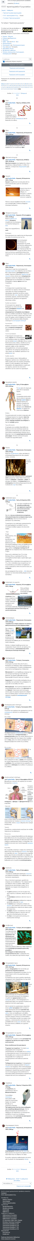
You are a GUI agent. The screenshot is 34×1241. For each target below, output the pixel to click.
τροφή (15, 341)
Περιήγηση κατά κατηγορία (17, 68)
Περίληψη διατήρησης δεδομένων (10, 1237)
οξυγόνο (7, 276)
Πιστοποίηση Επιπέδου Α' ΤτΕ (11, 1223)
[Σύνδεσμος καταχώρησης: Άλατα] (30, 491)
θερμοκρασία (22, 166)
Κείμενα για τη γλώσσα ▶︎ (24, 1186)
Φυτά (13, 41)
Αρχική (4, 10)
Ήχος (4, 47)
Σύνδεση (16, 3)
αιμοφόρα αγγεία (10, 271)
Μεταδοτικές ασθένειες (9, 50)
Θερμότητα (13, 38)
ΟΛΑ (17, 95)
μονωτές (28, 201)
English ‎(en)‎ (6, 1234)
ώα (17, 41)
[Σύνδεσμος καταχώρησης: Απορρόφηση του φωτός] (30, 1078)
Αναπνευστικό (12, 52)
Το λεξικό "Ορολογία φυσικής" (11, 18)
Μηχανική (5, 40)
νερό (16, 295)
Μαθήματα (10, 10)
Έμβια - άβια (6, 41)
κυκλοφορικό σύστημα (19, 320)
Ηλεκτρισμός (7, 45)
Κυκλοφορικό (20, 52)
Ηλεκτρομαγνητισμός (19, 45)
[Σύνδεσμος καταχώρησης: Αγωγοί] (30, 208)
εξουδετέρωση (15, 453)
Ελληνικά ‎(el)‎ (5, 1230)
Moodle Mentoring (8, 1206)
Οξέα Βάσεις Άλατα (8, 48)
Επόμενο (24, 93)
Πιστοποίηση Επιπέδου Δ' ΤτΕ (11, 1229)
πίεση (25, 1151)
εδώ (25, 571)
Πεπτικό (5, 52)
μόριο (19, 1021)
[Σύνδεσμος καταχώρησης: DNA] (30, 123)
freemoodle (6, 1210)
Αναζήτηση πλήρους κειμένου (13, 61)
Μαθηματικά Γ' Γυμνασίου (10, 1218)
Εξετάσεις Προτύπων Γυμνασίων (12, 1222)
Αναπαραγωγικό (7, 53)
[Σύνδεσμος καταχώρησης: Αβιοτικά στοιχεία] (30, 171)
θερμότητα (25, 274)
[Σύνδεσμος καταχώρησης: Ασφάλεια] (30, 1121)
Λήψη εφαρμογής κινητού (8, 1239)
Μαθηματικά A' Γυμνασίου (10, 1215)
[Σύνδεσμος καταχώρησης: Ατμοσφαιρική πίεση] (30, 1162)
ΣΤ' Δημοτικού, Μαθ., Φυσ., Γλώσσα (12, 1220)
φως (9, 47)
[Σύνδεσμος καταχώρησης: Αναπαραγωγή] (30, 700)
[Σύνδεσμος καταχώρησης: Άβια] (30, 150)
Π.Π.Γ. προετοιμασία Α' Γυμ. (10, 15)
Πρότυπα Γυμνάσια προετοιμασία (12, 13)
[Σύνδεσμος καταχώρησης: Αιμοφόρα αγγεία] (30, 440)
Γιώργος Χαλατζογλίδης (9, 1203)
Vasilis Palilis (11, 103)
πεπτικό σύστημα (26, 821)
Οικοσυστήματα (7, 43)
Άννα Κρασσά (6, 1201)
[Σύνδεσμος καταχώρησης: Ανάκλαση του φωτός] (30, 613)
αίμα (19, 388)
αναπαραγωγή (19, 118)
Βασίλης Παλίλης (7, 1199)
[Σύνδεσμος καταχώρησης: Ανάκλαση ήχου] (30, 577)
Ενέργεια (5, 38)
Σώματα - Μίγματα (8, 36)
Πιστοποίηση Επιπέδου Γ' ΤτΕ (11, 1227)
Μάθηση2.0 (6, 1211)
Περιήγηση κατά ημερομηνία (17, 71)
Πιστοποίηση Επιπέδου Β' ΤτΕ (11, 1225)
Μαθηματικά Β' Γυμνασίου (10, 1216)
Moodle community (8, 1208)
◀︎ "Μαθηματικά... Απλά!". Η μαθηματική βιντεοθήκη (17, 1179)
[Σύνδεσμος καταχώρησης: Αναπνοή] (30, 921)
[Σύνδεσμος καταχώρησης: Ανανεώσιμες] (30, 653)
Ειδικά (3, 84)
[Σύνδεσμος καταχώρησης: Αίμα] (30, 377)
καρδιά (23, 400)
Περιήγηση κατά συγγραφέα (17, 74)
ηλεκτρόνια (8, 1097)
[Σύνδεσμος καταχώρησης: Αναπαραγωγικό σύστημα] (31, 772)
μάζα (10, 1008)
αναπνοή (15, 783)
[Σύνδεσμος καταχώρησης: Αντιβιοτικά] (30, 958)
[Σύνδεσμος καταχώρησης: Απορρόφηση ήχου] (30, 1028)
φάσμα (8, 999)
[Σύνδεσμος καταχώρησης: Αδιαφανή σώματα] (30, 259)
